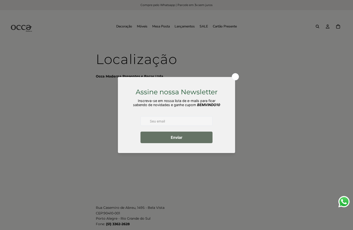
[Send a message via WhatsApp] (344, 201)
